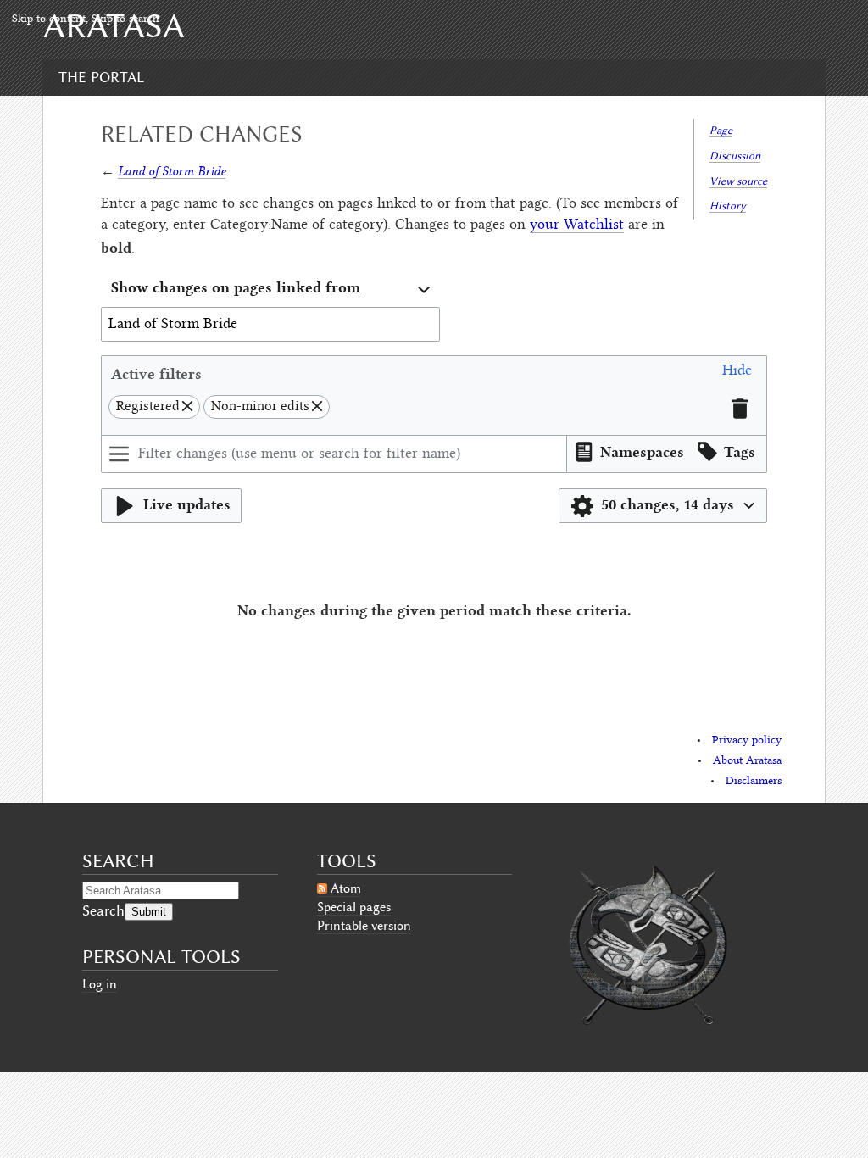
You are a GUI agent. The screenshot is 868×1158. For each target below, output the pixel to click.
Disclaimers (754, 782)
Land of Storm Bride (171, 171)
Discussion (734, 155)
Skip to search (125, 19)
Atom (346, 888)
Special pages (354, 907)
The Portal (101, 77)
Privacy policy (747, 741)
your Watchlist (577, 225)
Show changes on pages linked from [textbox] (235, 287)
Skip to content (49, 19)
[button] (737, 373)
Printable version (364, 925)
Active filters (156, 373)
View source (738, 181)
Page (720, 130)
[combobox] (270, 289)
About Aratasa (747, 761)
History (727, 205)
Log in (99, 984)
